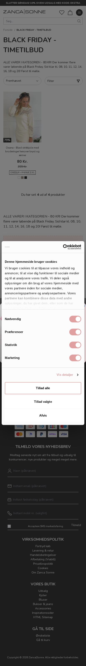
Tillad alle (43, 388)
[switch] (75, 332)
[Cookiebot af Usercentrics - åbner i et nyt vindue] (63, 247)
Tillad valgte (43, 401)
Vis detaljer (65, 374)
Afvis (43, 415)
